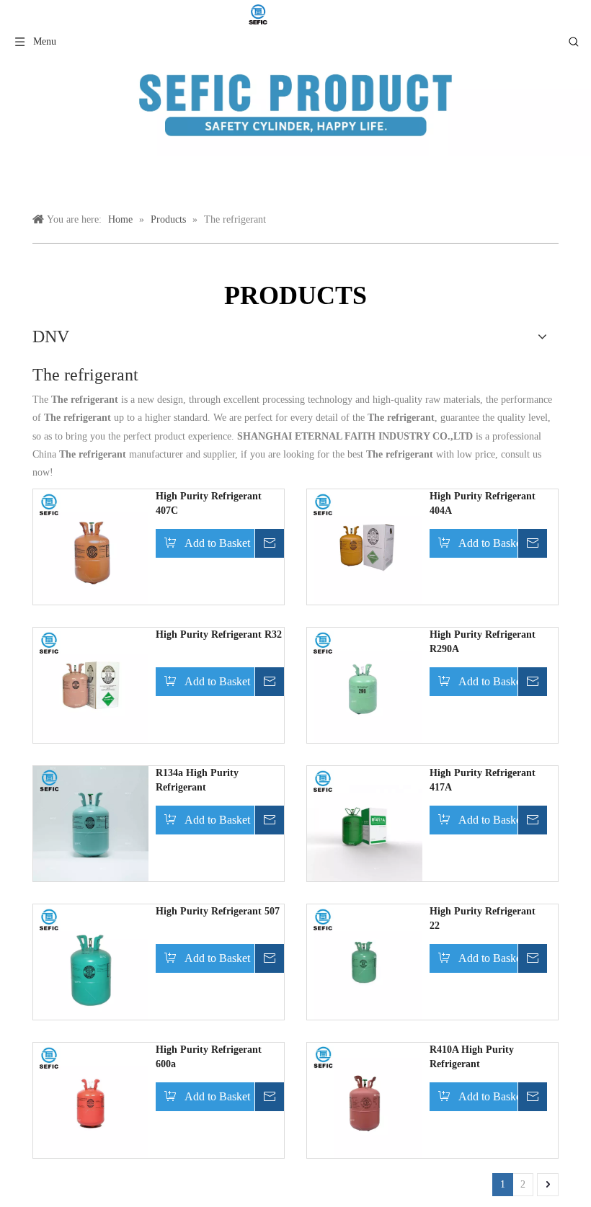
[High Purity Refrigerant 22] (364, 961)
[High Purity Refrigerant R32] (90, 685)
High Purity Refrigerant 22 (483, 918)
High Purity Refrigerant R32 (219, 634)
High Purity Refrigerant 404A (483, 503)
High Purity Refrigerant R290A (483, 641)
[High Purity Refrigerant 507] (90, 961)
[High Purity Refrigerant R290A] (364, 685)
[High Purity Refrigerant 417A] (364, 823)
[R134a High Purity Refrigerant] (90, 823)
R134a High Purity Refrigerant (197, 780)
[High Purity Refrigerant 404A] (364, 546)
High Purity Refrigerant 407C (209, 503)
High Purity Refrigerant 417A (483, 780)
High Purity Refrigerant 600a (209, 1056)
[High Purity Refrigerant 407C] (90, 546)
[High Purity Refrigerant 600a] (90, 1100)
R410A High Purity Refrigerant (472, 1056)
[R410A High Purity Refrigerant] (364, 1100)
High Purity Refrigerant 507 (218, 911)
